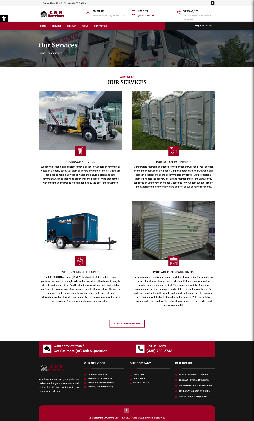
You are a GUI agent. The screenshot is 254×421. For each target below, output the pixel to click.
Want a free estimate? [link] (69, 346)
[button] (212, 3)
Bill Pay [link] (71, 26)
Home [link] (43, 26)
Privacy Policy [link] (141, 382)
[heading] (104, 13)
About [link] (85, 26)
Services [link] (56, 26)
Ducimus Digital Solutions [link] (120, 417)
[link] (4, 18)
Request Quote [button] (203, 25)
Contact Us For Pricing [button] (127, 323)
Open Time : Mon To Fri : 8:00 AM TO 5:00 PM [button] (65, 3)
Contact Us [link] (100, 26)
